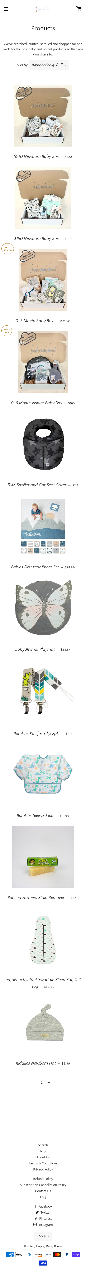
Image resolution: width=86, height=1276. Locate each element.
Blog (43, 1151)
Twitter (45, 1212)
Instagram (45, 1225)
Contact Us (43, 1191)
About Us (43, 1157)
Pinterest (45, 1219)
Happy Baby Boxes (49, 1246)
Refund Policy (43, 1179)
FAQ (43, 1197)
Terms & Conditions (43, 1163)
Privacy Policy (43, 1169)
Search (43, 1145)
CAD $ (41, 1236)
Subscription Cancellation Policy (43, 1185)
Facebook (45, 1206)
